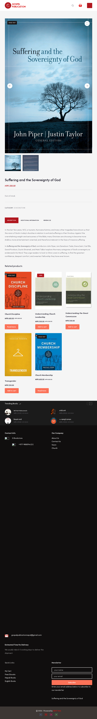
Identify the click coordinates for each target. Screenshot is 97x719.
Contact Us (56, 441)
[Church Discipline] (18, 290)
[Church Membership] (48, 351)
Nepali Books (10, 677)
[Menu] (89, 5)
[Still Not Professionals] (8, 412)
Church (54, 448)
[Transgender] (18, 354)
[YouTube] (46, 714)
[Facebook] (41, 714)
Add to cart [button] (42, 327)
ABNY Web (57, 711)
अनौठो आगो (62, 411)
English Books (10, 681)
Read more (11, 327)
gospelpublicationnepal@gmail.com (26, 635)
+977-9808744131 (26, 444)
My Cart (8, 671)
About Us (55, 438)
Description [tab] (11, 220)
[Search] (73, 5)
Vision (54, 444)
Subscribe (72, 682)
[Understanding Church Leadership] (48, 290)
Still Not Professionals (20, 411)
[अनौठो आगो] (53, 412)
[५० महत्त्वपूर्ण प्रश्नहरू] (53, 421)
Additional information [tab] (30, 220)
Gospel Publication (19, 5)
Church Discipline (12, 314)
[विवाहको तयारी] (8, 421)
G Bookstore (19, 208)
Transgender (10, 380)
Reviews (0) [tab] (47, 220)
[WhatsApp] (56, 714)
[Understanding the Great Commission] (79, 290)
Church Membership (44, 375)
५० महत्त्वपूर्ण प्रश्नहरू (65, 419)
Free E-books (10, 674)
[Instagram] (51, 714)
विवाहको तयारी (18, 419)
